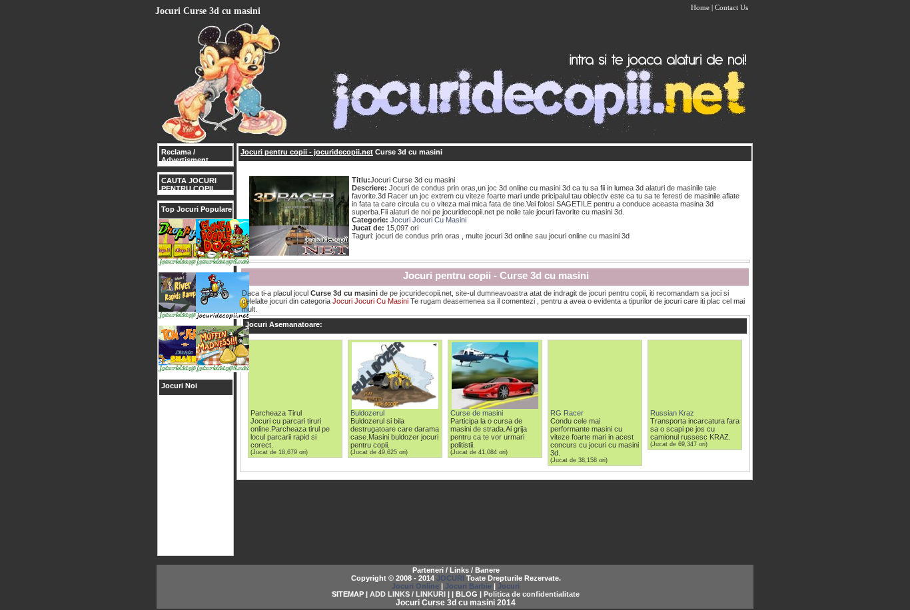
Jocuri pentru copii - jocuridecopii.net (306, 152)
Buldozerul (367, 413)
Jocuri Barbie (468, 586)
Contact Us (731, 7)
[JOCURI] (455, 141)
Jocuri (509, 586)
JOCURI (450, 578)
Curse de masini (476, 413)
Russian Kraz (672, 413)
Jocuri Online (415, 586)
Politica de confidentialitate (532, 594)
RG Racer (567, 413)
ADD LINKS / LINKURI (408, 594)
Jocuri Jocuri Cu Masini (428, 220)
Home (700, 7)
